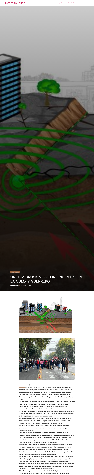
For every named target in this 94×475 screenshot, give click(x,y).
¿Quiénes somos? (64, 3)
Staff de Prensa (75, 3)
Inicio (55, 3)
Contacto (85, 3)
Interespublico (15, 3)
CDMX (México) (15, 272)
